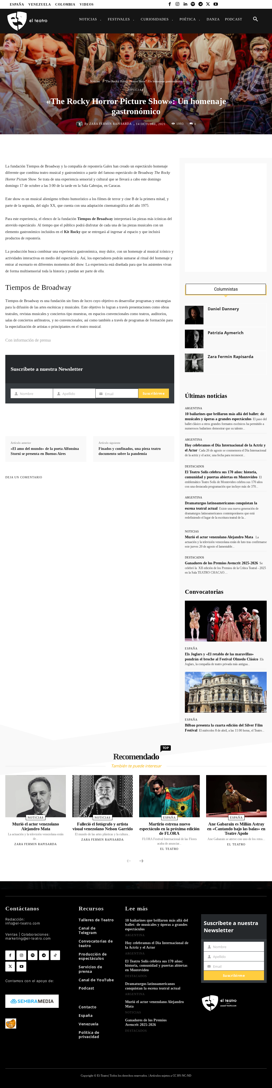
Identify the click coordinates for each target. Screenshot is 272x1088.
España (191, 648)
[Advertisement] (226, 217)
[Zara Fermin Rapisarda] (80, 124)
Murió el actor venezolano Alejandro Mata (219, 537)
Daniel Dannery (223, 308)
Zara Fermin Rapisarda (110, 123)
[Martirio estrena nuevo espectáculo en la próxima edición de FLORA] (169, 796)
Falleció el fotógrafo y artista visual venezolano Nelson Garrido (103, 826)
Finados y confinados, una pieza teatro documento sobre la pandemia (130, 451)
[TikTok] (55, 955)
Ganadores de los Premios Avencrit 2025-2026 (221, 563)
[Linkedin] (185, 4)
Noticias (95, 81)
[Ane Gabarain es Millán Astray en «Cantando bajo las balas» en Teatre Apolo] (236, 796)
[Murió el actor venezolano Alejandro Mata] (35, 796)
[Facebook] (170, 4)
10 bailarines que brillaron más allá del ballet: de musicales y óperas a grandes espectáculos (156, 924)
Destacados (194, 466)
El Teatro (169, 848)
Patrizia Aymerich (226, 332)
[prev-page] (129, 861)
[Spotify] (193, 4)
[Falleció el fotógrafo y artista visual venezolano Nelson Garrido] (102, 796)
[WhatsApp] (146, 145)
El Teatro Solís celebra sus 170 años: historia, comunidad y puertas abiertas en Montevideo (156, 965)
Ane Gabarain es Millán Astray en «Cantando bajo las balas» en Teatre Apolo (236, 829)
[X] (208, 4)
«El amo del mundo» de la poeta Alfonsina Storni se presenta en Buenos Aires (45, 451)
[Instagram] (177, 4)
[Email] (170, 145)
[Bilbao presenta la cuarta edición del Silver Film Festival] (226, 692)
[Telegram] (200, 4)
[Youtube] (216, 4)
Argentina (193, 408)
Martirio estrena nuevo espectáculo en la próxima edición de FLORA (169, 829)
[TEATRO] (27, 21)
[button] (255, 19)
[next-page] (141, 861)
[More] (168, 418)
